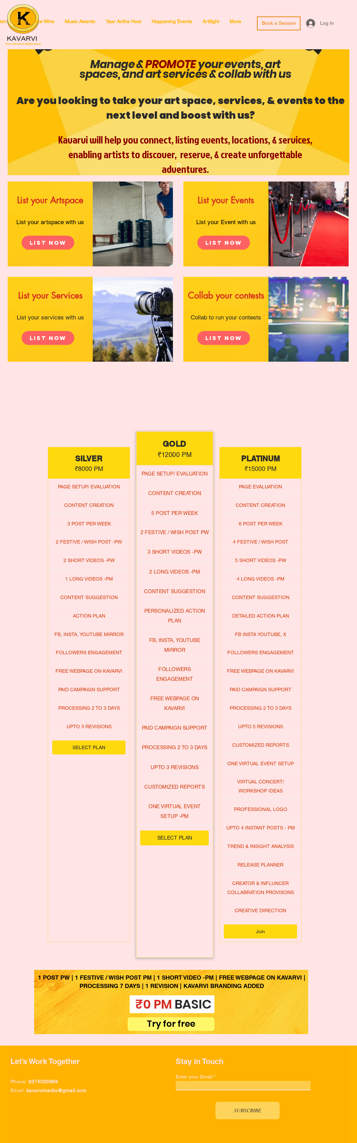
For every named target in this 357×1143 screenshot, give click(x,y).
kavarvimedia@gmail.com (56, 1090)
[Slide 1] (179, 165)
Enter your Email (194, 1076)
